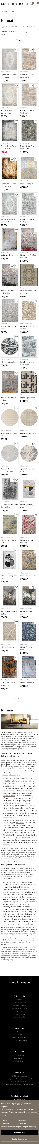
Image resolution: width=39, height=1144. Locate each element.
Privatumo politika (19, 1014)
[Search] (26, 3)
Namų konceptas (12, 3)
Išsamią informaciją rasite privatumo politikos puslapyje (19, 1127)
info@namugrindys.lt (19, 1058)
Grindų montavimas (19, 1002)
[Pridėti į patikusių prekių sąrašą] (16, 50)
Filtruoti (20, 40)
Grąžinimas (19, 1000)
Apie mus (19, 1011)
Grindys (19, 1035)
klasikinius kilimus (9, 796)
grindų (15, 763)
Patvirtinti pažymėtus (19, 1139)
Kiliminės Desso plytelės (19, 1040)
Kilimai (12, 11)
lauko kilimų (20, 823)
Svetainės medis (19, 1017)
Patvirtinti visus (19, 1133)
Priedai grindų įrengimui (19, 1037)
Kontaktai (19, 1061)
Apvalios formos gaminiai (23, 803)
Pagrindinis (4, 11)
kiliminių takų (26, 837)
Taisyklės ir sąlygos (19, 1005)
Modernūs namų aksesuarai (21, 783)
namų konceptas (19, 982)
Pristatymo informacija (19, 1008)
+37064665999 (20, 1055)
